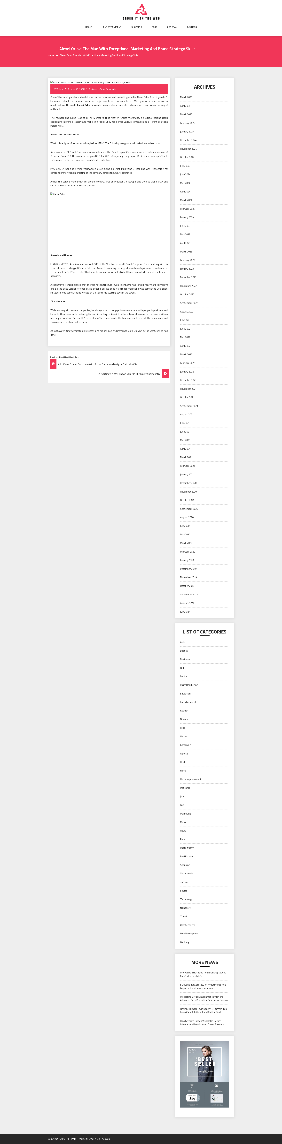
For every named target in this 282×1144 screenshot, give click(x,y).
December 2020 (188, 483)
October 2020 (187, 500)
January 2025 (187, 131)
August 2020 (187, 517)
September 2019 (189, 594)
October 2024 (187, 157)
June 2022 (185, 329)
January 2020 (187, 560)
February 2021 (187, 466)
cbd (182, 668)
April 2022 (185, 346)
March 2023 (186, 251)
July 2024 (184, 166)
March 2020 (186, 543)
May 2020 (185, 534)
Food (154, 27)
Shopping (136, 27)
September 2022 (189, 303)
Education (185, 693)
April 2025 (185, 106)
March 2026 (186, 97)
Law (182, 805)
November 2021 (188, 389)
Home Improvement (190, 779)
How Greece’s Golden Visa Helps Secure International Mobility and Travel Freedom (202, 1022)
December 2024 (188, 140)
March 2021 (186, 457)
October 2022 (187, 294)
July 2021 (184, 423)
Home (183, 770)
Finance (184, 719)
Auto (182, 642)
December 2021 (188, 380)
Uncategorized (187, 925)
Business (192, 27)
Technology (186, 899)
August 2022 (187, 311)
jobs (182, 796)
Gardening (185, 745)
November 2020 (188, 492)
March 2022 (186, 354)
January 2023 (187, 269)
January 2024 (187, 217)
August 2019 (187, 603)
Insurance (185, 788)
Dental (183, 676)
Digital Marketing (189, 685)
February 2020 (187, 552)
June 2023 (185, 226)
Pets (182, 839)
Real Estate (186, 856)
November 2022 (188, 286)
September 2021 (189, 406)
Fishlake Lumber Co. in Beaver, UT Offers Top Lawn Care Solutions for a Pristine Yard (203, 1010)
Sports (184, 891)
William (59, 89)
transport (185, 908)
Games (184, 736)
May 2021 (185, 440)
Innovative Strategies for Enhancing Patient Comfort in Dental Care (203, 974)
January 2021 (187, 474)
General (172, 27)
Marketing (185, 813)
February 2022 (187, 363)
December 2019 (188, 569)
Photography (187, 848)
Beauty (184, 651)
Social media (186, 873)
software (185, 882)
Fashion (184, 710)
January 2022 (187, 371)
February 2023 (187, 260)
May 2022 (185, 337)
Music (183, 822)
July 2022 (184, 320)
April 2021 (185, 449)
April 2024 (185, 191)
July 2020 (184, 526)
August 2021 (187, 414)
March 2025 (186, 114)
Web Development (190, 933)
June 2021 (185, 431)
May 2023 (185, 234)
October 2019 (187, 586)
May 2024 (185, 183)
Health (89, 27)
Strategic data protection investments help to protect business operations (203, 986)
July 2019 (184, 612)
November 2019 (188, 577)
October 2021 (187, 397)
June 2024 (185, 174)
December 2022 (188, 277)
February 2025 (187, 123)
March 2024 (186, 200)
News (183, 830)
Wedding (184, 942)
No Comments (109, 89)
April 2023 (185, 243)
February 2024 (187, 209)
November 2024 (188, 149)
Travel (183, 916)
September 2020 (189, 509)
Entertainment (112, 27)
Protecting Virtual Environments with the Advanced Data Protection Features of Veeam (204, 998)
